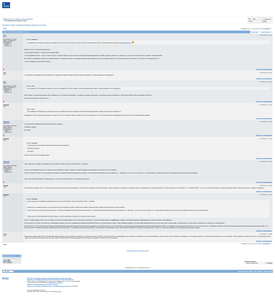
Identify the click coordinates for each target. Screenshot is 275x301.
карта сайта (68, 278)
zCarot (59, 291)
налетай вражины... (125, 43)
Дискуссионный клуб (27, 19)
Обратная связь (243, 271)
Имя (249, 19)
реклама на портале (41, 278)
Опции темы (254, 32)
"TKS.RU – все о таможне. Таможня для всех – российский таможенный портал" (49, 286)
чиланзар (6, 122)
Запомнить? (268, 19)
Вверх (270, 271)
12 (259, 28)
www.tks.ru (60, 282)
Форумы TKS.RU (9, 19)
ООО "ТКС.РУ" (31, 278)
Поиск (44, 25)
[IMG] (4, 261)
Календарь (27, 25)
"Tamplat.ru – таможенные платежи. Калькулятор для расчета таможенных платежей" (50, 279)
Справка (12, 25)
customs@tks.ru (52, 282)
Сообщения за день (36, 25)
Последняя (266, 28)
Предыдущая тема (132, 250)
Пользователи (19, 25)
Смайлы (5, 260)
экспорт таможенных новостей (55, 278)
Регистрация (5, 25)
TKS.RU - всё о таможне (256, 271)
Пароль (250, 21)
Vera (4, 35)
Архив (265, 271)
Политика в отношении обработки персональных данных (42, 284)
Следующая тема (143, 250)
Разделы (17, 19)
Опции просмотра (265, 32)
